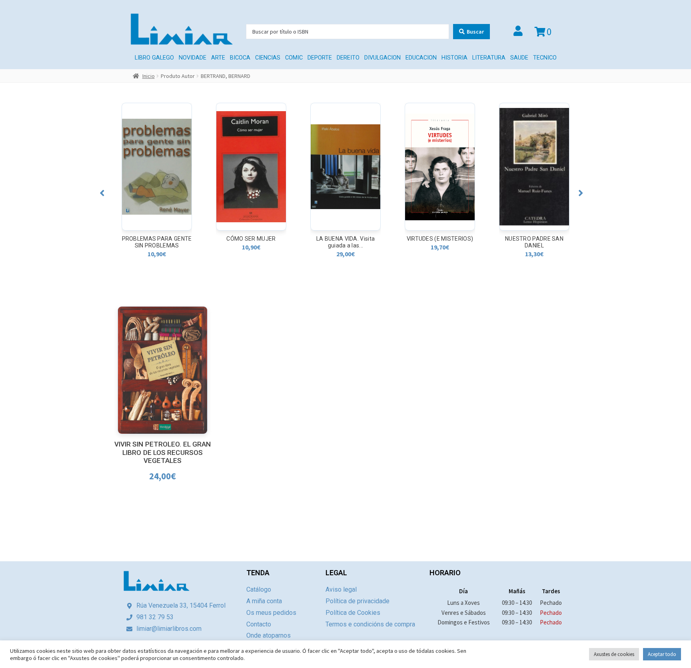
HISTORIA (454, 57)
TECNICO (545, 57)
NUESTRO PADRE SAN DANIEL (440, 242)
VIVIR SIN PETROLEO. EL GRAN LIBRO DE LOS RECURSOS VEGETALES (162, 452)
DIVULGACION (382, 57)
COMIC (294, 57)
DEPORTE (320, 57)
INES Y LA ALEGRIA (534, 238)
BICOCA (240, 57)
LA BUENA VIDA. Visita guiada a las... (251, 242)
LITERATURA (488, 57)
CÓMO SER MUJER (156, 238)
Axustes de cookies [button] (614, 654)
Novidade (192, 57)
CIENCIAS (267, 57)
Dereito (348, 57)
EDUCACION (421, 57)
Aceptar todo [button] (662, 654)
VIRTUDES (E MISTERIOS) (345, 238)
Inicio (148, 76)
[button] (102, 193)
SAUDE (519, 57)
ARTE (218, 57)
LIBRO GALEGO (154, 57)
